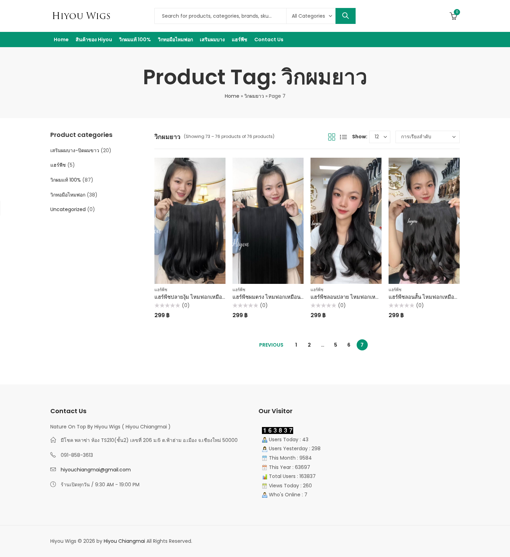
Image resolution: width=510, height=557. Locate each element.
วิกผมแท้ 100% (65, 179)
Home (232, 96)
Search (345, 16)
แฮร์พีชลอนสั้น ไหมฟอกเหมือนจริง (427, 297)
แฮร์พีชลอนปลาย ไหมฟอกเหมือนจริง (352, 297)
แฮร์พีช (160, 290)
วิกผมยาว (254, 96)
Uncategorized (68, 209)
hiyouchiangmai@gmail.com (96, 469)
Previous (271, 344)
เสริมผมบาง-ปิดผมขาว (74, 150)
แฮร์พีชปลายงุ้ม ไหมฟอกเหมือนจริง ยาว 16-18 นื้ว (209, 297)
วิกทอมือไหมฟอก (67, 194)
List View (343, 136)
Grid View (331, 136)
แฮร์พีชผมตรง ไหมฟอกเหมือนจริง (270, 297)
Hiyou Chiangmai (124, 541)
